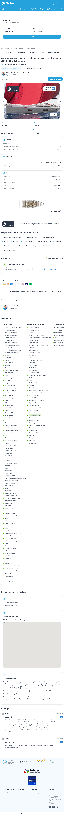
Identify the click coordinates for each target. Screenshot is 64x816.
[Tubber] (8, 3)
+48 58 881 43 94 (13, 74)
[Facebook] (50, 806)
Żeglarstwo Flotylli (38, 9)
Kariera (5, 805)
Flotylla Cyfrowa (53, 9)
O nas (4, 796)
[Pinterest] (53, 806)
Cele (19, 802)
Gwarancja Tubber (23, 799)
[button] (53, 3)
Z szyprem (25, 9)
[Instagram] (57, 806)
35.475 (22, 761)
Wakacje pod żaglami (11, 9)
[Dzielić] (3, 79)
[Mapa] (11, 79)
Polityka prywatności (38, 793)
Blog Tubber (6, 793)
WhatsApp (54, 803)
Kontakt (5, 802)
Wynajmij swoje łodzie (24, 796)
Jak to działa (21, 793)
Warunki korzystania (38, 796)
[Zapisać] (7, 79)
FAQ (4, 799)
